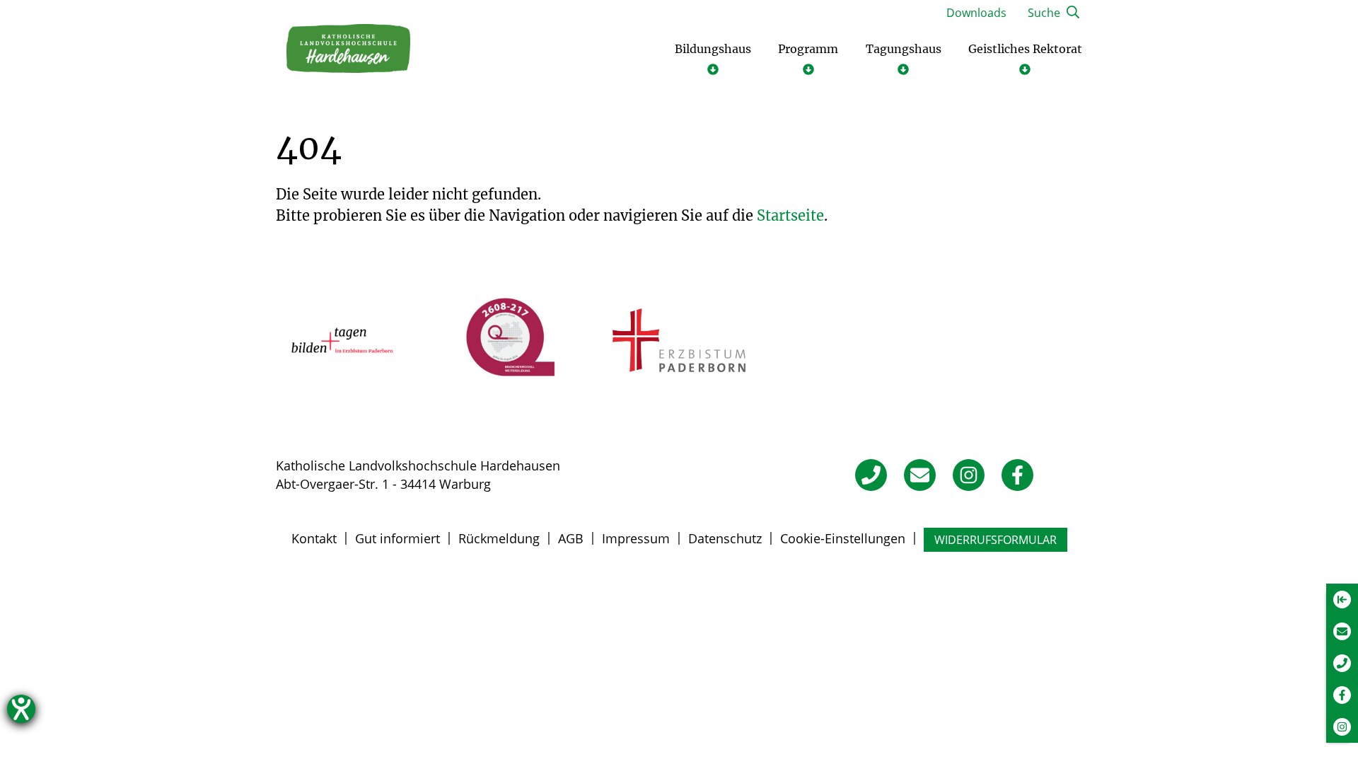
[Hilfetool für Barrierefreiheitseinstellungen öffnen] (21, 709)
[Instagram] (969, 475)
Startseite (790, 215)
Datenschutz (725, 538)
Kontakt (314, 538)
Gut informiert (397, 538)
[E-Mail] (920, 475)
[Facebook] (1017, 475)
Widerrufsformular (995, 540)
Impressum (636, 538)
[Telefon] (871, 475)
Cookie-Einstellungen (842, 538)
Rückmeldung (499, 538)
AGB (571, 538)
